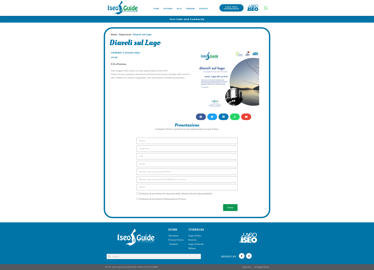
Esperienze (125, 34)
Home (156, 9)
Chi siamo (168, 9)
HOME (172, 229)
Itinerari (190, 9)
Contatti (203, 9)
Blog (179, 9)
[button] (201, 117)
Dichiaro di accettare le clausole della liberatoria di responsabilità (175, 193)
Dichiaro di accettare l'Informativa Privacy (162, 199)
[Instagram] (249, 256)
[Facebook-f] (242, 256)
